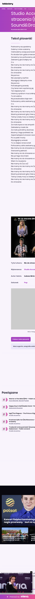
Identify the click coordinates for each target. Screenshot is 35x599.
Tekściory (9, 9)
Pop (25, 9)
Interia (3, 9)
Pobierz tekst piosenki (21, 339)
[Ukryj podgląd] (31, 572)
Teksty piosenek (18, 9)
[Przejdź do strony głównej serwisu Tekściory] (7, 3)
